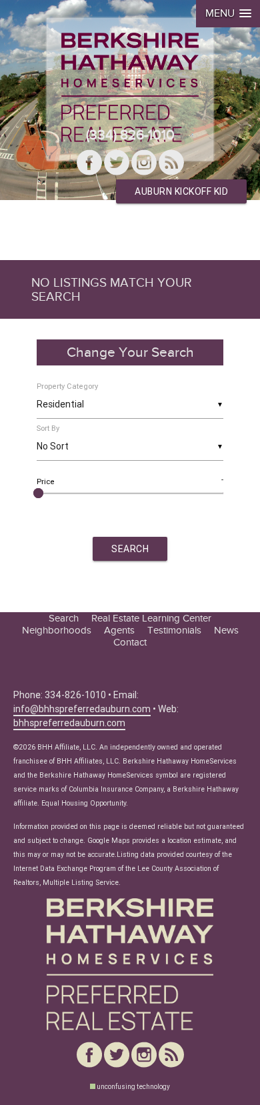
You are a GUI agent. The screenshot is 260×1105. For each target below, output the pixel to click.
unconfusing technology (133, 1086)
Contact (130, 642)
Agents (119, 630)
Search (64, 618)
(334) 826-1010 (130, 135)
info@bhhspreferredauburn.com (82, 709)
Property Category (67, 386)
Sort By (48, 428)
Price (46, 481)
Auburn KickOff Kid (181, 191)
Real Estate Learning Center (151, 618)
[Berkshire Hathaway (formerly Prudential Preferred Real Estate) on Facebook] (89, 163)
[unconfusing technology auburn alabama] (92, 1086)
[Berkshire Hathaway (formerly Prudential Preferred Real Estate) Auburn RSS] (171, 163)
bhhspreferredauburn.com (69, 723)
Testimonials (174, 630)
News (226, 630)
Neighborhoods (56, 630)
